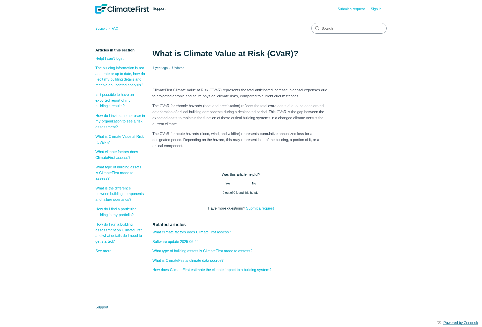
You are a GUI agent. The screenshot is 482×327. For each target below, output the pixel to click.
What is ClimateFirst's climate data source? (187, 260)
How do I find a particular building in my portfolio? (115, 212)
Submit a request (351, 9)
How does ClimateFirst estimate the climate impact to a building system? (211, 270)
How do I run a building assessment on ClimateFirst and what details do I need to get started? (118, 232)
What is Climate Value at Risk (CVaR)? (119, 139)
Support (101, 28)
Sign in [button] (376, 9)
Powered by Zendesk (460, 322)
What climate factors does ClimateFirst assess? (116, 155)
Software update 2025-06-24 (175, 241)
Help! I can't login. (109, 58)
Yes (227, 183)
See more (103, 251)
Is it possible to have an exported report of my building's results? (114, 100)
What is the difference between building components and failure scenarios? (119, 194)
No (254, 183)
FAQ (115, 28)
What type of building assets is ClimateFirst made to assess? (118, 172)
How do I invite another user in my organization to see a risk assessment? (120, 121)
